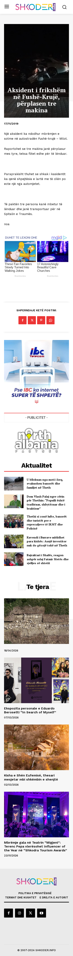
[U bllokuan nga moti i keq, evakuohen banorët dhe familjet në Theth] (14, 483)
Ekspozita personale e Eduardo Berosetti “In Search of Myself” (30, 710)
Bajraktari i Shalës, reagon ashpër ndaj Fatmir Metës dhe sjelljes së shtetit (48, 559)
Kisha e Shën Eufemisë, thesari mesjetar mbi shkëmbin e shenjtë (31, 777)
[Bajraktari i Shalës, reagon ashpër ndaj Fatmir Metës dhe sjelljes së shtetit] (14, 559)
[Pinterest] (41, 320)
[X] (32, 320)
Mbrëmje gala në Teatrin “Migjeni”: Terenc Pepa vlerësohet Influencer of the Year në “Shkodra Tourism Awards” (35, 846)
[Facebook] (22, 320)
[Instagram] (19, 913)
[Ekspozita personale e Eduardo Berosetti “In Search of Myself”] (36, 680)
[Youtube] (41, 913)
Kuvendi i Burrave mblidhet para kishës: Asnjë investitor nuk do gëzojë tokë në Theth (47, 541)
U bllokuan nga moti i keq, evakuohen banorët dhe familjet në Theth (45, 483)
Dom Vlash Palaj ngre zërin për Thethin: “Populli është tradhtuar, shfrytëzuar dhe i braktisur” (46, 502)
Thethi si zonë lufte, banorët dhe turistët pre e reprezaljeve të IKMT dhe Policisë (47, 522)
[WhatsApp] (50, 320)
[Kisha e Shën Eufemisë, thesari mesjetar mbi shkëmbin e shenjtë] (36, 747)
